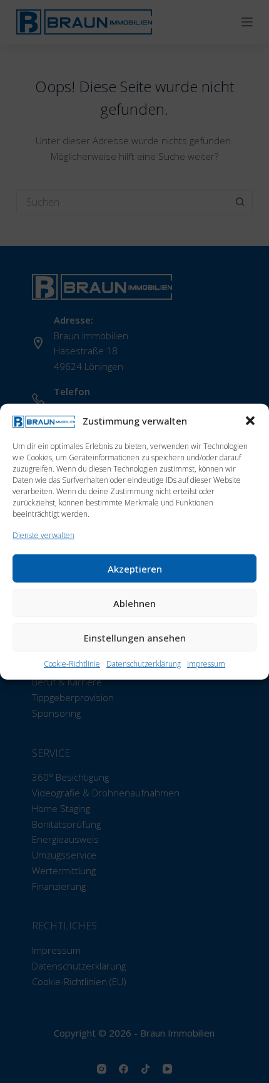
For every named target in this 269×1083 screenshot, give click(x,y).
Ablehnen (134, 602)
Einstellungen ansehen (135, 637)
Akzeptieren (135, 568)
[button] (250, 421)
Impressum (206, 663)
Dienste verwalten (43, 535)
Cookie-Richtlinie (72, 663)
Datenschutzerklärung (143, 663)
